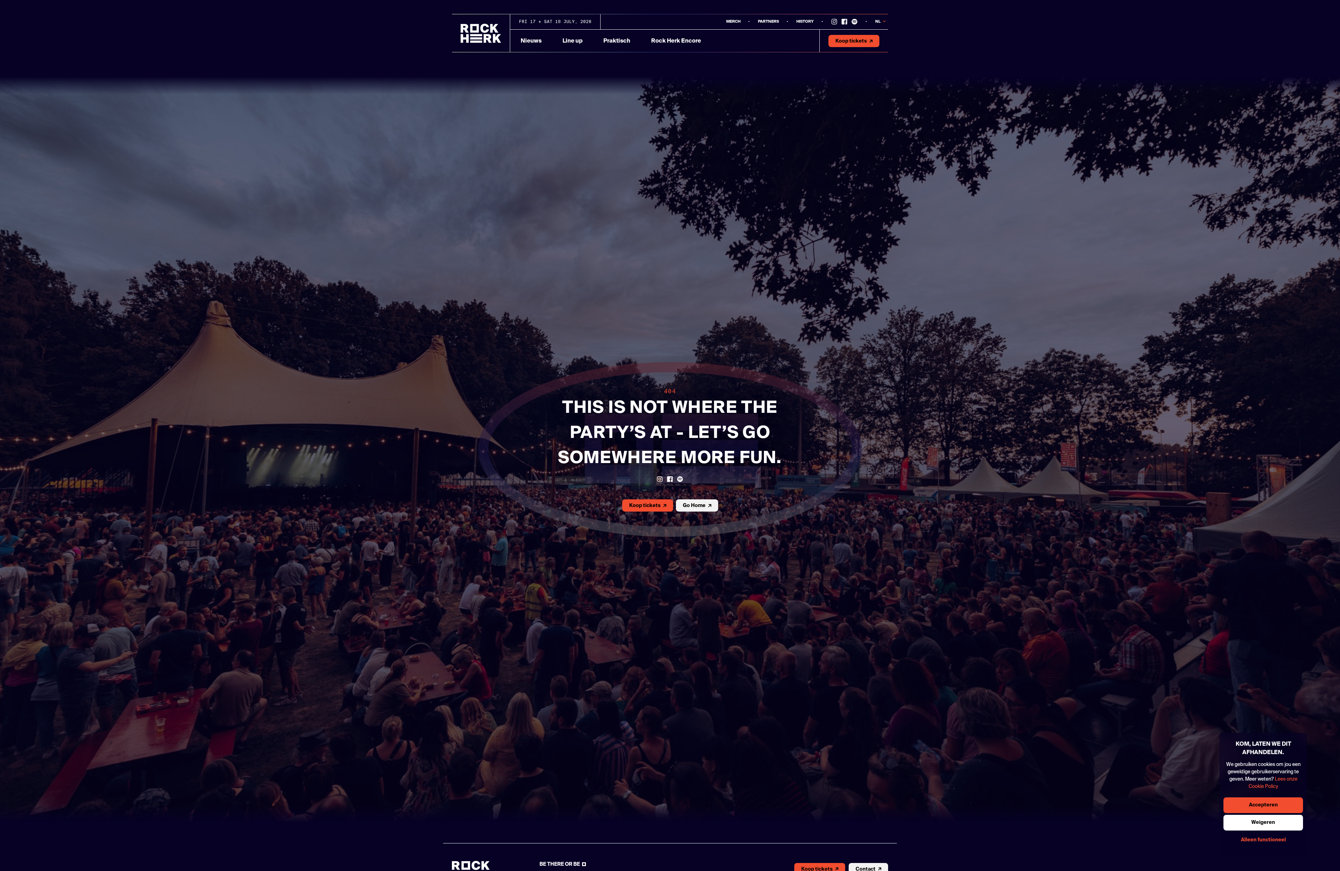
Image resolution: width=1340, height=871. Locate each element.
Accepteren (1263, 805)
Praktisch (616, 41)
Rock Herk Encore (676, 41)
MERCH (733, 21)
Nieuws (531, 41)
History (805, 21)
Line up (572, 41)
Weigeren (1263, 822)
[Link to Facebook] (844, 21)
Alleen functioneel (1263, 840)
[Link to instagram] (834, 21)
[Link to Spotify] (854, 21)
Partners (768, 21)
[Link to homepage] (481, 33)
